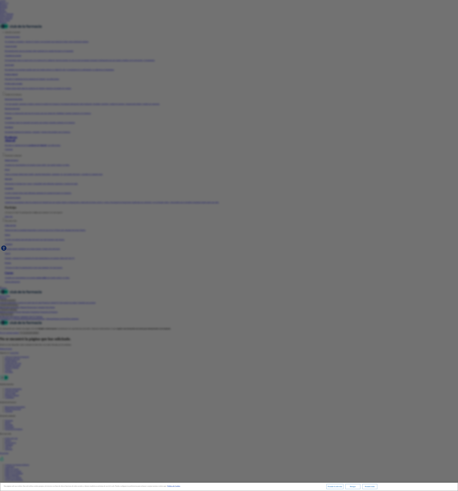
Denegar (353, 486)
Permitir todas (370, 486)
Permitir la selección (335, 486)
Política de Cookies (173, 486)
